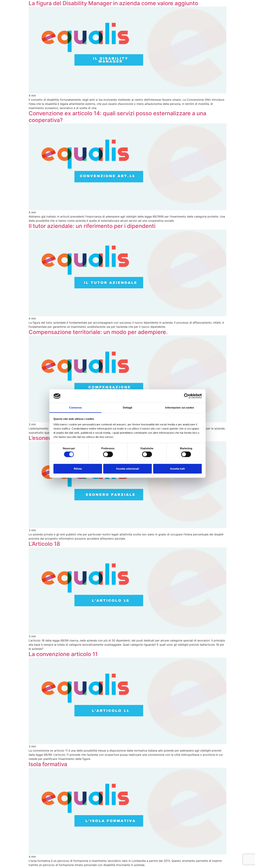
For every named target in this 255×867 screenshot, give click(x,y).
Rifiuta (78, 468)
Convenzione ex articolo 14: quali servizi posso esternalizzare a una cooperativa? (117, 116)
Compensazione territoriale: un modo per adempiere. (98, 332)
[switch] (105, 454)
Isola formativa (48, 764)
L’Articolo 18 (44, 543)
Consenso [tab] (75, 407)
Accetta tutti (177, 468)
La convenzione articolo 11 (63, 654)
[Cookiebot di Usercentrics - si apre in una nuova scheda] (186, 396)
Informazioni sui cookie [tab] (179, 407)
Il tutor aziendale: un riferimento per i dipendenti (92, 226)
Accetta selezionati (127, 468)
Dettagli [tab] (127, 407)
